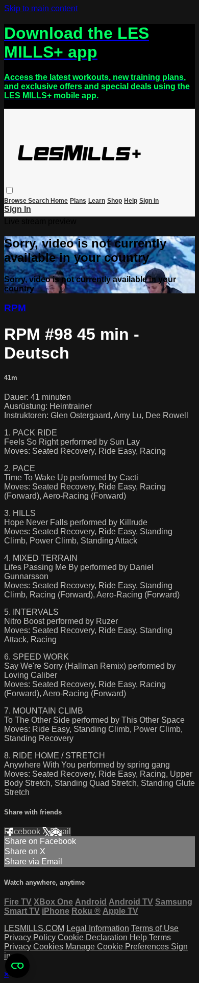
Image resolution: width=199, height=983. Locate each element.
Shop (114, 200)
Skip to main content (41, 8)
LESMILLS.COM (34, 928)
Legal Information (97, 928)
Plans (78, 200)
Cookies (49, 946)
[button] (9, 190)
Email (60, 831)
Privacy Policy (30, 937)
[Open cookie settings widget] (17, 965)
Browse (16, 200)
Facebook (23, 831)
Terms (160, 937)
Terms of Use (155, 928)
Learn (96, 200)
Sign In (17, 209)
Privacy (18, 946)
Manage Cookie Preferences (118, 946)
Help (130, 200)
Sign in (149, 200)
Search (39, 200)
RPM (15, 308)
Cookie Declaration (93, 937)
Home (59, 200)
